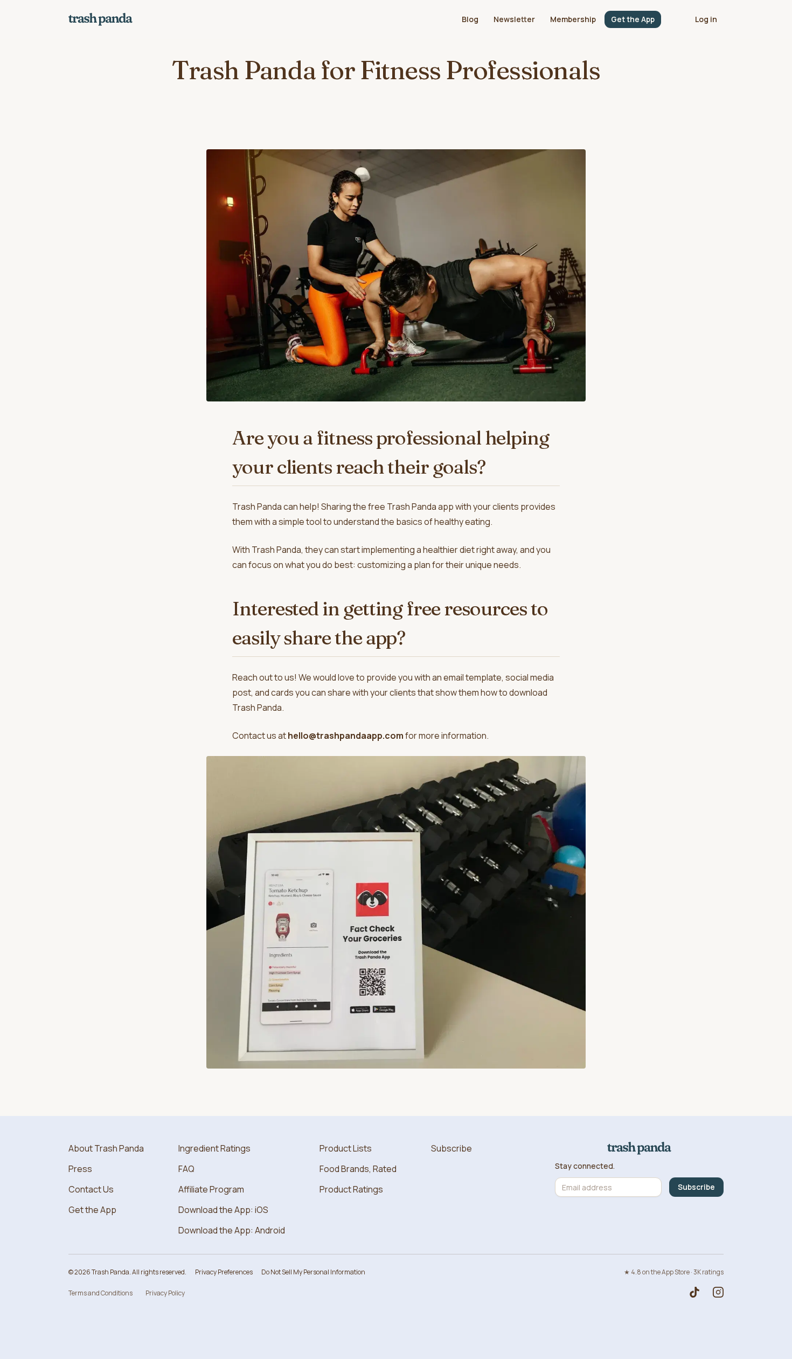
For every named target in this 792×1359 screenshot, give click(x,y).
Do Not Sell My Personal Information (313, 1272)
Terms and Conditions (100, 1293)
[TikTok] (694, 1292)
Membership (573, 19)
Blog (470, 19)
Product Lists (345, 1148)
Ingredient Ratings (214, 1148)
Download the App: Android (231, 1230)
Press (80, 1169)
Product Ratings (351, 1189)
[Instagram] (718, 1292)
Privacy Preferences (224, 1272)
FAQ (186, 1169)
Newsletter (514, 19)
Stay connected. (585, 1166)
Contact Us (91, 1189)
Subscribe (451, 1148)
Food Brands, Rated (358, 1169)
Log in (706, 19)
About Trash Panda (106, 1148)
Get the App (633, 19)
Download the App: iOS (223, 1210)
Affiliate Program (211, 1189)
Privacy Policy (165, 1293)
